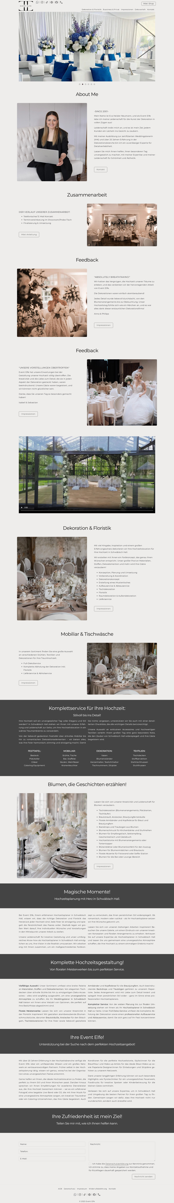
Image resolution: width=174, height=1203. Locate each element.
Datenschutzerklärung (116, 1164)
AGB (60, 1189)
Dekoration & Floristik (91, 9)
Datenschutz (69, 1189)
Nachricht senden (143, 1176)
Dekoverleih (140, 9)
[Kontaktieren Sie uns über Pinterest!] (51, 2)
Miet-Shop (148, 3)
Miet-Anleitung (29, 234)
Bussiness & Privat (111, 9)
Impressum (82, 1189)
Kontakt (150, 9)
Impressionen (127, 9)
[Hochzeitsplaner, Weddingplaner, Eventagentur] (27, 6)
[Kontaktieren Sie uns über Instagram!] (42, 2)
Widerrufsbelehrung (98, 1189)
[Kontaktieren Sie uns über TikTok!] (47, 2)
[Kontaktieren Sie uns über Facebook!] (56, 2)
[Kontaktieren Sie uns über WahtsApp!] (37, 2)
